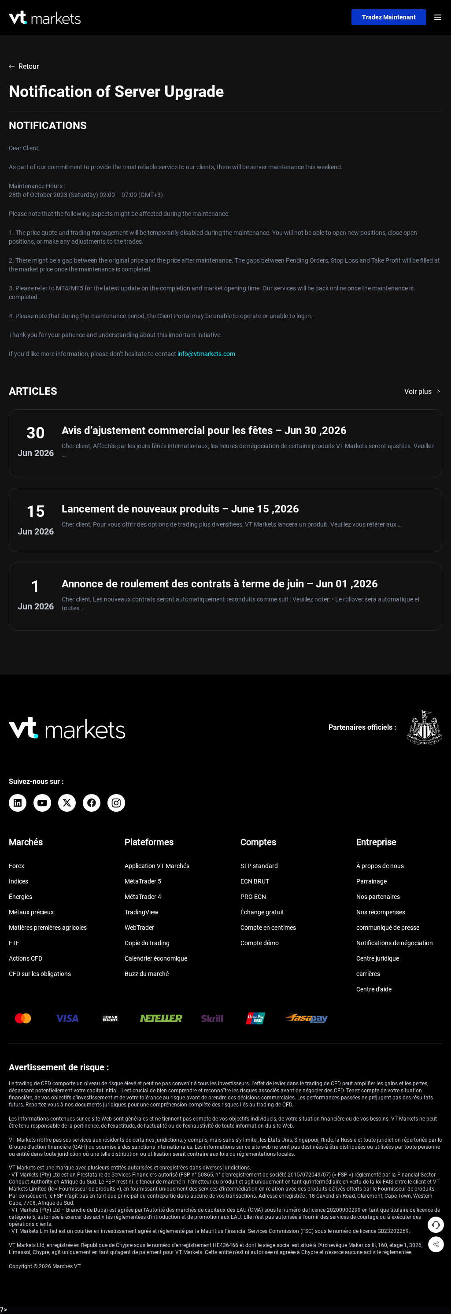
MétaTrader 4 (143, 896)
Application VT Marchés (157, 865)
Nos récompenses (380, 912)
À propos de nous (380, 865)
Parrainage (371, 881)
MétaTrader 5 (143, 881)
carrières (368, 973)
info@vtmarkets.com (206, 353)
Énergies (20, 896)
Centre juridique (377, 958)
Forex (16, 865)
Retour (28, 66)
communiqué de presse (387, 927)
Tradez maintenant (389, 17)
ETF (14, 943)
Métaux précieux (31, 912)
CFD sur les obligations (40, 973)
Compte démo (259, 943)
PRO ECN (253, 896)
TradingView (142, 912)
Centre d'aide (374, 989)
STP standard (259, 865)
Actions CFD (25, 958)
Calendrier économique (156, 958)
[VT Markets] (45, 17)
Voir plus (418, 391)
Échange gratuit (262, 912)
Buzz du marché (147, 973)
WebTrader (139, 927)
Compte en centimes (268, 927)
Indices (18, 881)
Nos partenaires (378, 896)
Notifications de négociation (394, 943)
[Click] (17, 803)
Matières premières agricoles (48, 927)
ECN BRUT (254, 881)
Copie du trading (147, 943)
